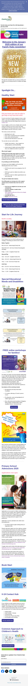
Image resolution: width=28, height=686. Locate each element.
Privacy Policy (9, 682)
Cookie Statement (13, 10)
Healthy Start (4, 122)
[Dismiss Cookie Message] (26, 1)
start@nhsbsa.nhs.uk (12, 196)
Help (20, 682)
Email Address (4, 658)
